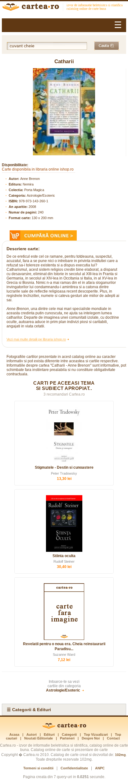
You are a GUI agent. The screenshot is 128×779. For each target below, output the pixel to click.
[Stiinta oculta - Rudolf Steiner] (64, 523)
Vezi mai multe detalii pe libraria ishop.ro (36, 339)
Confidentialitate (74, 768)
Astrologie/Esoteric (41, 195)
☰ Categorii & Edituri (29, 709)
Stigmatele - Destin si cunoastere (64, 467)
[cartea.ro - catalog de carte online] (64, 7)
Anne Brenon (30, 179)
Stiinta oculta (64, 556)
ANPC (100, 768)
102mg (120, 755)
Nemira (28, 184)
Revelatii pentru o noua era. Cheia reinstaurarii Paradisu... (64, 646)
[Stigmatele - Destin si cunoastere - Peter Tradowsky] (64, 435)
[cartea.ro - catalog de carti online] (64, 728)
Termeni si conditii (38, 768)
